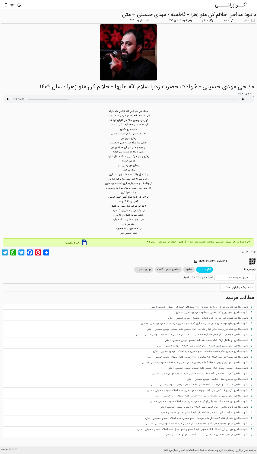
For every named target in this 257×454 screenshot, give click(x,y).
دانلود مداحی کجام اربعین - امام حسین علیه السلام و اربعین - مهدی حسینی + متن (207, 406)
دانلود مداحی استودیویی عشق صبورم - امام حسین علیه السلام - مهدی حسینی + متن (205, 345)
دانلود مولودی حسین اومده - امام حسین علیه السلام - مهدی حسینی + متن (211, 368)
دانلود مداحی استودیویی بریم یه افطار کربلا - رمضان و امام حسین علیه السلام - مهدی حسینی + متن (198, 362)
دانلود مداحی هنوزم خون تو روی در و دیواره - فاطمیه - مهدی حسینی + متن (211, 318)
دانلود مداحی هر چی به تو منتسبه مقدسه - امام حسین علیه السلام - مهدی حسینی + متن (203, 351)
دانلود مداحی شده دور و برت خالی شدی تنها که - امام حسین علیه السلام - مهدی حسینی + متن (200, 329)
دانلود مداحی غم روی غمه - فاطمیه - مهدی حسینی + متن (220, 379)
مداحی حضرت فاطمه (168, 269)
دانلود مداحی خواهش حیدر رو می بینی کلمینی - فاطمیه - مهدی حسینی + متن (209, 434)
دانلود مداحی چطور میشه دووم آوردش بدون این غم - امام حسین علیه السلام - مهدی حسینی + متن (197, 323)
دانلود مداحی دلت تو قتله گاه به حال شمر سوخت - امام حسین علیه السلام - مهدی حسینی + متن (199, 418)
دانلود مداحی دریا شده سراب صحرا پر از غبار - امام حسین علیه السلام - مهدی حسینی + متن (202, 401)
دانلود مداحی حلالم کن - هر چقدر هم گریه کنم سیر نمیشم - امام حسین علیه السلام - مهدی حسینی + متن (195, 334)
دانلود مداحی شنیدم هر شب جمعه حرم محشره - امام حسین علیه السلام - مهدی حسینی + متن (200, 356)
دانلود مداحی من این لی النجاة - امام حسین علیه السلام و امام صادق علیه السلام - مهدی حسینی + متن (195, 429)
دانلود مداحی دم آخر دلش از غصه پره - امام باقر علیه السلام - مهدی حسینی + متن (207, 412)
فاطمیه (189, 269)
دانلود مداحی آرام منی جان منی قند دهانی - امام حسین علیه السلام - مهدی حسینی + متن (203, 373)
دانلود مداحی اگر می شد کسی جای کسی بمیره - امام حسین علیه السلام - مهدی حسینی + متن (200, 390)
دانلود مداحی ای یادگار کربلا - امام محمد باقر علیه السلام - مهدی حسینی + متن (209, 340)
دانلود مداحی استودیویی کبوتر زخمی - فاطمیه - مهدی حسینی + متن (215, 312)
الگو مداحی (204, 269)
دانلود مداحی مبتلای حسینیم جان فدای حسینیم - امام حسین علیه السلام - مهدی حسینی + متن (200, 423)
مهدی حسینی (143, 269)
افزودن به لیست (243, 93)
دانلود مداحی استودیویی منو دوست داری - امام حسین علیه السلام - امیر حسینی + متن (204, 395)
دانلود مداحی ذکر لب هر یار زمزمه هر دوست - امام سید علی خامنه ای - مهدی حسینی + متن (202, 306)
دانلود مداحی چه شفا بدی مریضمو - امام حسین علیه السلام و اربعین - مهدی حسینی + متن (202, 384)
